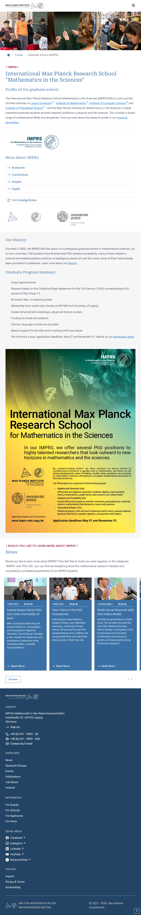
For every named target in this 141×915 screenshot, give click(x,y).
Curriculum (20, 174)
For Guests (12, 804)
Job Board (12, 782)
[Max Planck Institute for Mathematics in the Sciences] (9, 55)
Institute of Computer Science (107, 103)
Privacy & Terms (15, 881)
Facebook (16, 837)
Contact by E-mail (21, 743)
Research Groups (16, 765)
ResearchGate (19, 859)
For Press (11, 821)
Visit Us (15, 727)
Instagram (16, 843)
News (9, 760)
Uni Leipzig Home (24, 200)
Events (10, 771)
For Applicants (14, 815)
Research (18, 167)
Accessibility (13, 887)
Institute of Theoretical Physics (24, 108)
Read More (18, 666)
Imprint (10, 876)
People (16, 181)
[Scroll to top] (137, 911)
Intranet (10, 787)
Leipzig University (41, 103)
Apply (16, 188)
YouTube (15, 854)
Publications (13, 776)
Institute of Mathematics (71, 103)
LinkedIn (15, 848)
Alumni (72, 263)
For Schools (13, 810)
